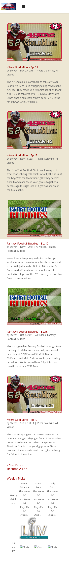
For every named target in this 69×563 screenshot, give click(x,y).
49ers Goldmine (45, 70)
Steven (13, 70)
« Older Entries (15, 465)
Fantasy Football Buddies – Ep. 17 (27, 243)
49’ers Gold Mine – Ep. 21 (22, 67)
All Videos (41, 246)
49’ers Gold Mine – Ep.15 (22, 155)
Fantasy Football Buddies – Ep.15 (27, 331)
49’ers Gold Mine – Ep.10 (22, 420)
